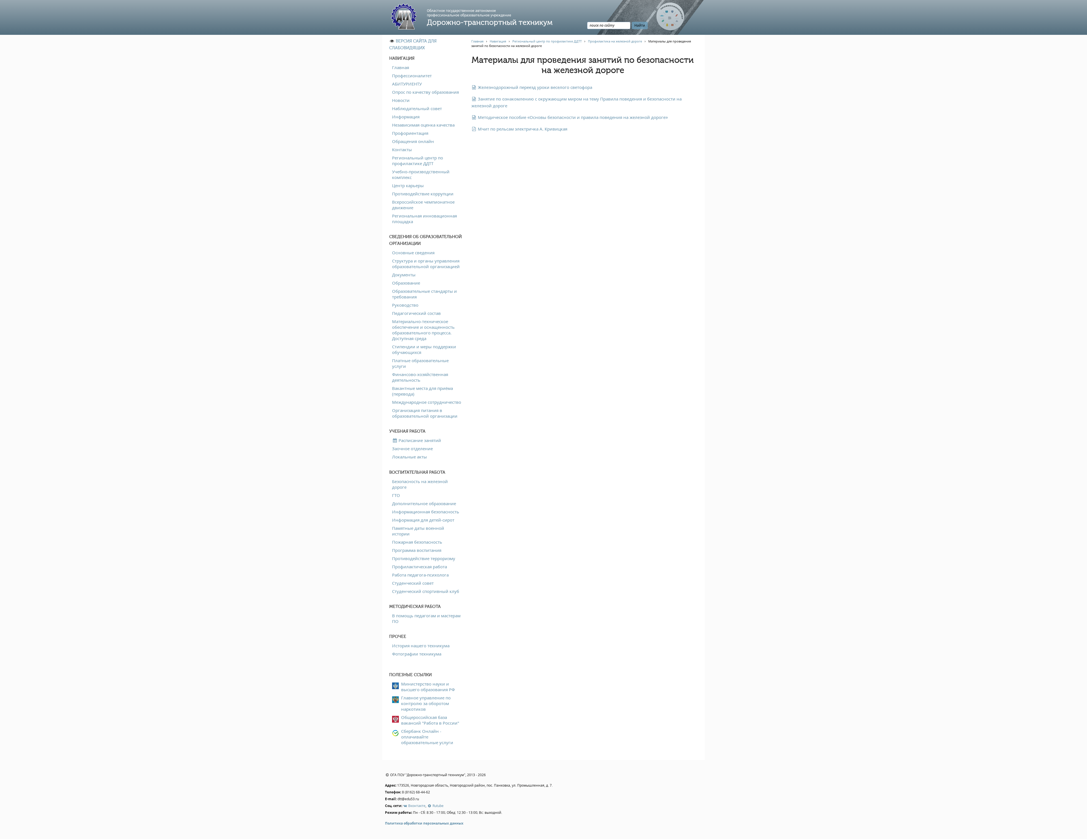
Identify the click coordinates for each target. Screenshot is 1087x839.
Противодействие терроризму (423, 558)
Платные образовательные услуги (420, 363)
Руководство (405, 305)
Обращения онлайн (413, 141)
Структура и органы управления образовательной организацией (426, 263)
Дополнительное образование (424, 503)
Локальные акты (409, 457)
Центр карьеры (408, 185)
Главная (400, 67)
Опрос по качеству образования (425, 92)
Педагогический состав (416, 313)
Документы (404, 274)
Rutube (437, 805)
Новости (401, 100)
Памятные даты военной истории (418, 531)
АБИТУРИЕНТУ (407, 84)
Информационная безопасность (425, 511)
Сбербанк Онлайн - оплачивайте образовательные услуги (427, 736)
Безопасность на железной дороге (420, 484)
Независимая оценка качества (423, 125)
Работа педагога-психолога (420, 575)
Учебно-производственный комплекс (421, 174)
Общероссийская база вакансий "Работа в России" (430, 720)
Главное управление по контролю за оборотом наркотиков (426, 703)
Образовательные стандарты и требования (424, 294)
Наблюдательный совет (417, 108)
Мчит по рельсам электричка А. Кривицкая (522, 129)
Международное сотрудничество (426, 402)
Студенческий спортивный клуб (425, 591)
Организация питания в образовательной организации (424, 413)
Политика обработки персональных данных (424, 823)
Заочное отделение (412, 448)
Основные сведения (413, 252)
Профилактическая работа (419, 566)
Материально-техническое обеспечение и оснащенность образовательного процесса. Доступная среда (423, 330)
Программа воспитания (416, 550)
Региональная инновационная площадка (424, 218)
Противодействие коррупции (422, 194)
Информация (406, 116)
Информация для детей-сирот (423, 520)
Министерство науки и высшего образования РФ (428, 686)
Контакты (402, 149)
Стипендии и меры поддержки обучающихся (424, 349)
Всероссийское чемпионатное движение (423, 204)
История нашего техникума (421, 645)
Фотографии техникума (416, 654)
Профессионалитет (412, 75)
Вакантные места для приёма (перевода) (422, 391)
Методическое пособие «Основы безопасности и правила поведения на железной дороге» (572, 117)
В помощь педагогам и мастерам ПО (426, 618)
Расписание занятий (419, 440)
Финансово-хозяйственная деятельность (420, 377)
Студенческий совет (413, 583)
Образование (406, 283)
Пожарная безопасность (417, 542)
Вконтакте (416, 805)
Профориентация (410, 133)
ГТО (396, 495)
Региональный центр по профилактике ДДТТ (417, 160)
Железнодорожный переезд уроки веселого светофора (534, 87)
